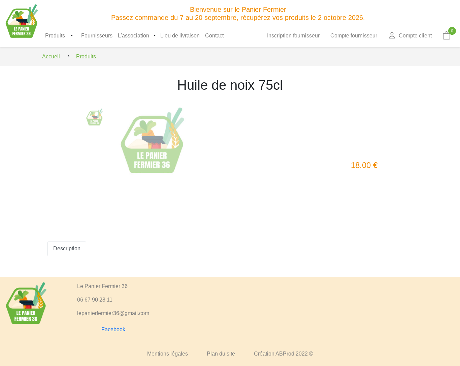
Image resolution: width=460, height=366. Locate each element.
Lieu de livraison (180, 35)
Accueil (51, 56)
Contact (214, 35)
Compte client (415, 35)
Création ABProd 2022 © (283, 354)
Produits (55, 35)
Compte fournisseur (353, 35)
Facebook (113, 329)
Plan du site (221, 354)
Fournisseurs (96, 35)
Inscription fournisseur (293, 35)
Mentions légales (167, 354)
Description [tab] (66, 248)
